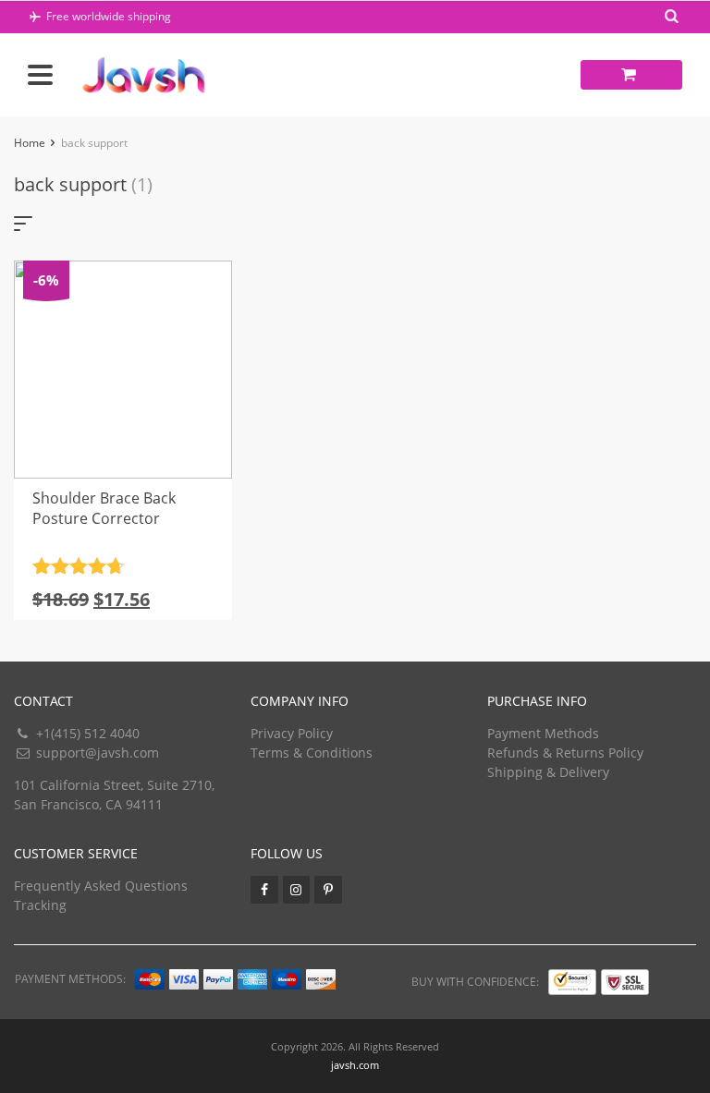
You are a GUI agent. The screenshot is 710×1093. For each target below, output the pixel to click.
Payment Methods (543, 733)
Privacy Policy (292, 733)
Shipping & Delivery (548, 772)
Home (29, 143)
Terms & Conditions (312, 752)
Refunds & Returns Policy (565, 752)
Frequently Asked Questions (101, 885)
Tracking (40, 905)
